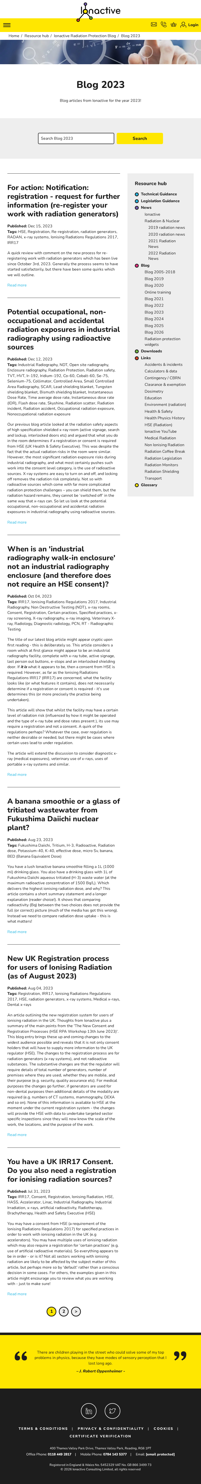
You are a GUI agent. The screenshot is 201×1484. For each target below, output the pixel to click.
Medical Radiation (160, 438)
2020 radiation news (166, 234)
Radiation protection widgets (162, 341)
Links (146, 358)
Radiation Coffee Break (165, 451)
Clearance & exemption (165, 384)
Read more (17, 285)
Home (14, 36)
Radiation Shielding (162, 471)
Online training (158, 292)
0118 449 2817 (59, 1454)
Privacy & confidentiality (111, 1428)
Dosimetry (154, 391)
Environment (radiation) (165, 404)
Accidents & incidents (164, 364)
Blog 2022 (154, 305)
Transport (153, 478)
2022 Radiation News (162, 256)
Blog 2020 (154, 285)
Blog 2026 (154, 332)
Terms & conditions (43, 1428)
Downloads (151, 351)
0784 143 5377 (115, 1454)
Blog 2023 (154, 312)
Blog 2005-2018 (160, 272)
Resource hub (37, 36)
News (146, 207)
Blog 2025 (154, 325)
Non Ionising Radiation (164, 445)
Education (153, 398)
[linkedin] (88, 1411)
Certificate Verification (101, 1436)
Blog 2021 (154, 299)
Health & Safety (159, 411)
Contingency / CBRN (163, 378)
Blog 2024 (154, 319)
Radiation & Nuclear (162, 221)
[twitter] (112, 1411)
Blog (145, 265)
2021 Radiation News (162, 243)
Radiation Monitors (161, 465)
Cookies (164, 1428)
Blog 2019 (154, 279)
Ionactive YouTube (161, 431)
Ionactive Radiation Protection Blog (85, 36)
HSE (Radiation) (158, 425)
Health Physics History (165, 418)
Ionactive (152, 214)
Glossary (149, 485)
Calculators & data (161, 371)
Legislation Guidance (160, 201)
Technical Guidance (159, 194)
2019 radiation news (166, 227)
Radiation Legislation (163, 458)
